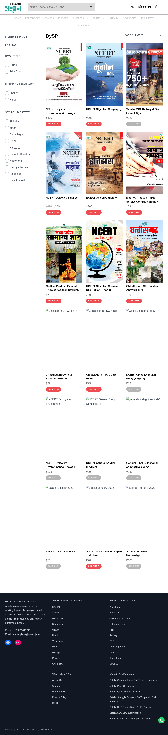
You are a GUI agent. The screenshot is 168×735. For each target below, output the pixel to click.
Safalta (114, 18)
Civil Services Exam (119, 618)
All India (14, 121)
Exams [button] (96, 18)
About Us (57, 680)
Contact (56, 686)
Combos (49, 18)
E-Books (63, 18)
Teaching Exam (117, 646)
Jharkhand (16, 160)
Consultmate (46, 729)
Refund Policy (59, 691)
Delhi (13, 141)
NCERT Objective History (101, 197)
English (14, 93)
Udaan (55, 629)
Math (55, 646)
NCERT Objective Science (61, 197)
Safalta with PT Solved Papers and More (130, 718)
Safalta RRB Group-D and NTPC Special (130, 707)
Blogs (55, 702)
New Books (129, 18)
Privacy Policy (59, 697)
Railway (113, 635)
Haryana (15, 147)
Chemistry (57, 663)
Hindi (13, 99)
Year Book (57, 641)
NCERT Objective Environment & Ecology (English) (60, 467)
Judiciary (114, 652)
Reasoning (57, 624)
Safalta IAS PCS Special (60, 551)
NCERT (56, 607)
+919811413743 (21, 630)
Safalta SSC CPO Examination (125, 713)
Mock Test (84, 25)
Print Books (32, 18)
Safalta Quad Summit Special (124, 691)
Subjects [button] (78, 18)
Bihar (13, 127)
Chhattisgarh (17, 134)
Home (17, 18)
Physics (56, 658)
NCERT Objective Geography (104, 109)
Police (112, 629)
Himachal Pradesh (20, 154)
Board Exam (115, 658)
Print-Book (16, 71)
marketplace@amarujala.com (28, 634)
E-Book (14, 65)
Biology (56, 652)
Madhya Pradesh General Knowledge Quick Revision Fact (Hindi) (62, 290)
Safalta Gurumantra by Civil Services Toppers (133, 680)
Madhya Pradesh (19, 167)
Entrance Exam (117, 624)
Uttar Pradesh (18, 180)
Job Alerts (147, 18)
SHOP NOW (53, 124)
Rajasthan (15, 173)
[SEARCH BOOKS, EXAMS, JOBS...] (91, 7)
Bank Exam (115, 607)
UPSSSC (114, 663)
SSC (111, 641)
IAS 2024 (114, 612)
